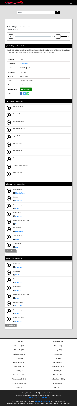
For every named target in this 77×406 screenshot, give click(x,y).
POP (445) (58, 358)
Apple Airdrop (17, 136)
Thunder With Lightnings (20, 165)
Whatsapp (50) (57, 383)
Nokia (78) (19, 358)
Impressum (26, 395)
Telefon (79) (58, 370)
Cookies (52, 395)
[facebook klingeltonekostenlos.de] (30, 397)
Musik (17, 239)
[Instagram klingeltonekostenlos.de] (33, 397)
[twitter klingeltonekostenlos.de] (39, 397)
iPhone (17, 224)
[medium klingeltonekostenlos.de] (46, 397)
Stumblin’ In (17, 243)
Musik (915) (58, 354)
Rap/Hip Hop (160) (19, 362)
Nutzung (41, 395)
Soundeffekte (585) (58, 366)
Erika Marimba (17, 189)
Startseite (9, 22)
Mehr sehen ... (11, 251)
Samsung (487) (57, 362)
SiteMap (58, 395)
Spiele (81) (19, 370)
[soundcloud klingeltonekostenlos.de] (43, 397)
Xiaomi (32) (19, 387)
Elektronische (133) (58, 341)
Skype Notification (18, 121)
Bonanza (15, 197)
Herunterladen (26, 89)
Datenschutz (33, 395)
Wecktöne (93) (57, 375)
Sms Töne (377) (19, 366)
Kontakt (47, 395)
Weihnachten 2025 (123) (19, 383)
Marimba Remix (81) (19, 354)
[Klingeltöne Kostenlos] (14, 2)
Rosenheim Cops (18, 204)
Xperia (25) (57, 387)
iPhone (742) (58, 346)
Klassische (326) (19, 350)
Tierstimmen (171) (19, 375)
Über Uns (19, 395)
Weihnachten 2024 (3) (58, 379)
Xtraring (15, 158)
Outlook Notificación (19, 128)
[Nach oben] (74, 404)
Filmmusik (18, 201)
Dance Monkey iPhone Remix (21, 220)
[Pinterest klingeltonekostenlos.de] (36, 397)
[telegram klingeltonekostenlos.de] (50, 397)
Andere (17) (19, 341)
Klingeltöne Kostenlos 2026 (30, 393)
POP (16, 247)
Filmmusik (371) (19, 346)
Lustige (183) (58, 350)
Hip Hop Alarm (17, 143)
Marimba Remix (20, 193)
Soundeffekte (24, 63)
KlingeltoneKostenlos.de (42, 401)
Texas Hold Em (17, 235)
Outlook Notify (17, 150)
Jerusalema (16, 271)
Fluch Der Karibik (18, 317)
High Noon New (17, 172)
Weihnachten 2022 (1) (19, 379)
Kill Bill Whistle (18, 106)
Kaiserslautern (17, 113)
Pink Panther (17, 212)
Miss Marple (16, 263)
